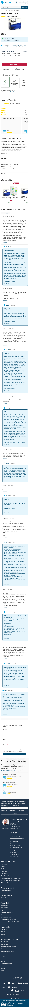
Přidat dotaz (5, 213)
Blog (2, 949)
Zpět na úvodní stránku (11, 994)
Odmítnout (10, 1005)
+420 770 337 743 (14, 845)
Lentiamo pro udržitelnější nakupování (10, 922)
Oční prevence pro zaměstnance (8, 919)
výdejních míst (11, 91)
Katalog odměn (4, 905)
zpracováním (11, 750)
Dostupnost (4, 57)
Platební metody (4, 869)
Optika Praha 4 (14, 841)
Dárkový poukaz (4, 873)
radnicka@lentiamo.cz (15, 856)
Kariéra (2, 970)
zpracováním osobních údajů (17, 810)
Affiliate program (5, 914)
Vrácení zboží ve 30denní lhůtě (8, 893)
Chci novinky (14, 813)
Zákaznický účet (4, 883)
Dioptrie (8, 53)
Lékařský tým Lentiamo (6, 963)
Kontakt (3, 968)
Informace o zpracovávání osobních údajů (10, 880)
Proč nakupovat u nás (6, 966)
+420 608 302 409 (14, 836)
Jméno (4, 739)
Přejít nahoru (19, 994)
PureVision (16, 10)
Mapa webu (3, 973)
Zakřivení (14, 53)
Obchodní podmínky (5, 876)
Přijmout (3, 1005)
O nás (2, 959)
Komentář (5, 729)
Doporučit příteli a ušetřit (6, 910)
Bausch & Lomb (9, 10)
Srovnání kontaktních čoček (7, 951)
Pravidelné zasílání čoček (7, 912)
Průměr (18, 53)
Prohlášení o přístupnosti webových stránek (11, 878)
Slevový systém (4, 907)
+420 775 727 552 (14, 854)
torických (19, 316)
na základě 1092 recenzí (12, 16)
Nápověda (25, 51)
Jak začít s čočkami (5, 942)
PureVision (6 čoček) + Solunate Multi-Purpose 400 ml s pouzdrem (10, 198)
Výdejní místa (4, 871)
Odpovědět (5, 242)
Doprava (3, 866)
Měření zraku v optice (6, 917)
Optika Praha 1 (14, 832)
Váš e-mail (5, 744)
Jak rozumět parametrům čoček (8, 946)
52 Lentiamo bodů (15, 40)
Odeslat (14, 754)
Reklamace (3, 897)
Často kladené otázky (6, 890)
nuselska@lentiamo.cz (15, 847)
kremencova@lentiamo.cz (16, 838)
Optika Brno (13, 851)
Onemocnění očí (4, 944)
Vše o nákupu (4, 864)
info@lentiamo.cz (14, 828)
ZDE (5, 359)
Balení (3, 53)
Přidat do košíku (14, 64)
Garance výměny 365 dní (6, 895)
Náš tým (3, 961)
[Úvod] (1, 10)
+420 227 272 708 (14, 826)
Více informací (19, 1003)
